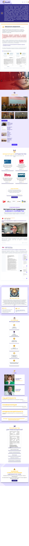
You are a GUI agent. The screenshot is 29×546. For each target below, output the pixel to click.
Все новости (14, 144)
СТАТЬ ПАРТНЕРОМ (14, 197)
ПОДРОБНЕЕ (14, 480)
